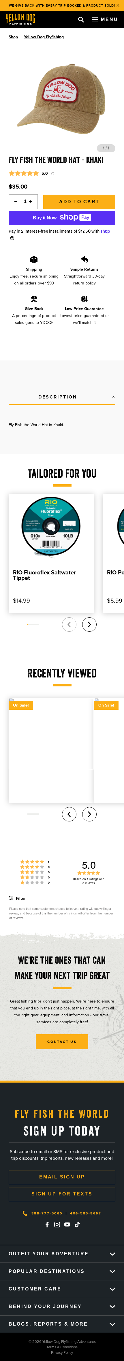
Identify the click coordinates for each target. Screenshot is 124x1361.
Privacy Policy (36, 1352)
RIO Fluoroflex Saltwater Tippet (44, 575)
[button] (62, 397)
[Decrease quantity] (14, 202)
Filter (20, 898)
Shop (13, 37)
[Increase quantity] (32, 202)
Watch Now (93, 5)
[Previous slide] (69, 624)
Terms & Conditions (39, 1347)
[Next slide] (89, 624)
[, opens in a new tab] (47, 1224)
